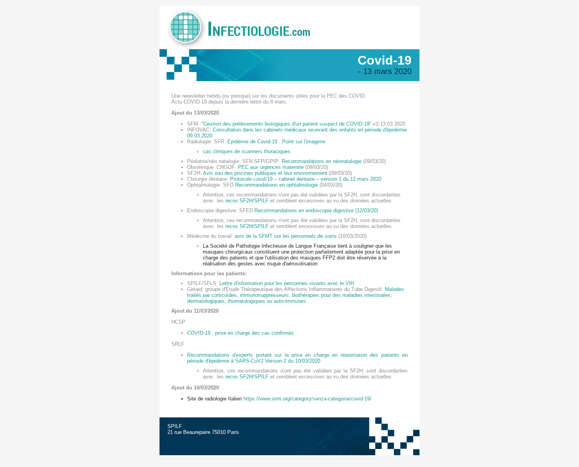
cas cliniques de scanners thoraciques (246, 151)
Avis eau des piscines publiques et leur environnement (265, 173)
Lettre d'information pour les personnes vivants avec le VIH (286, 283)
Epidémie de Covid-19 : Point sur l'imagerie (276, 142)
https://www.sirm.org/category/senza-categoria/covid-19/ (307, 399)
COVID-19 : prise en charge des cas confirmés (240, 333)
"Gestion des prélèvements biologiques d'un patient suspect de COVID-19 (284, 124)
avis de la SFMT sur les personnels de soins (286, 236)
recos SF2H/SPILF (247, 201)
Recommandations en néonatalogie (322, 161)
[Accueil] (289, 47)
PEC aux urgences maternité (271, 167)
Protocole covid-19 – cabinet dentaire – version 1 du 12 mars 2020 (305, 179)
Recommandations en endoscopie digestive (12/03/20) (316, 210)
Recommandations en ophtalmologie (276, 185)
